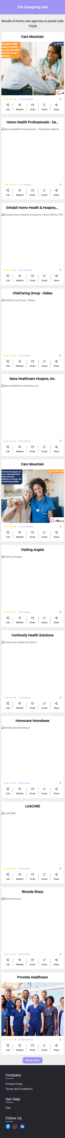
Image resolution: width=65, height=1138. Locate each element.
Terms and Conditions (19, 1088)
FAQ (8, 1107)
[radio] (5, 99)
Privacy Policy (14, 1083)
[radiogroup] (11, 99)
